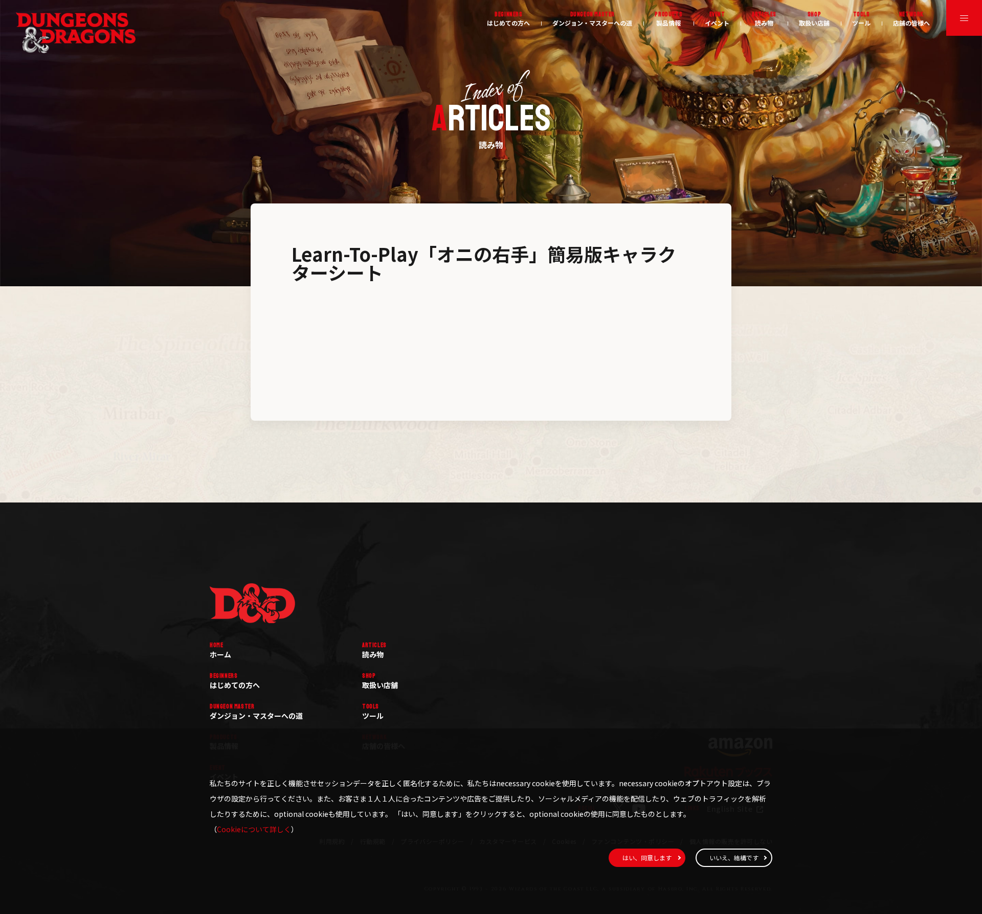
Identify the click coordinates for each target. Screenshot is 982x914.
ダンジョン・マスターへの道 (592, 19)
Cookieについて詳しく (254, 829)
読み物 (764, 19)
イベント (717, 19)
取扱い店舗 (814, 19)
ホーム (220, 650)
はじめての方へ (508, 19)
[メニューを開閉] (964, 18)
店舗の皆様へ (911, 19)
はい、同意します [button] (647, 857)
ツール (861, 19)
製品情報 (668, 19)
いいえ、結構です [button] (733, 857)
